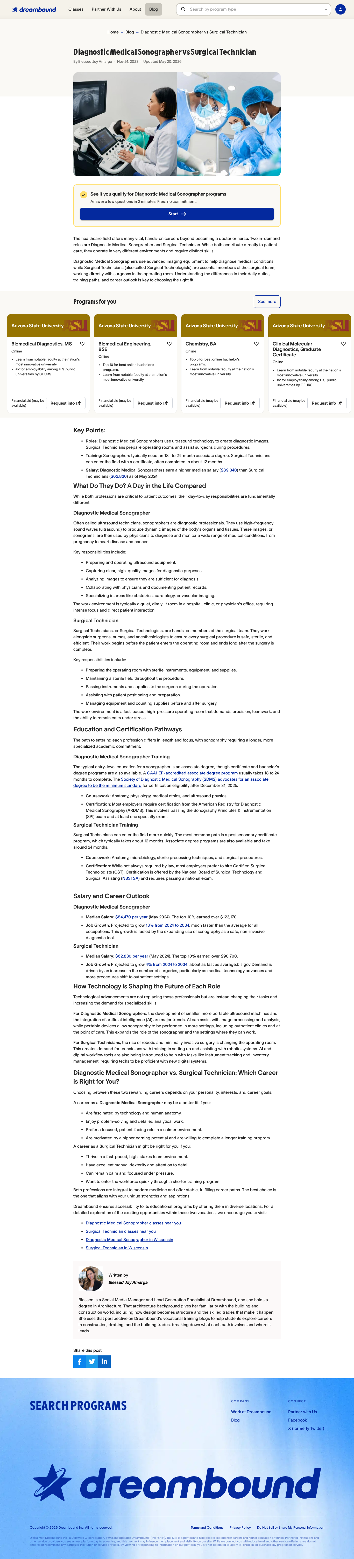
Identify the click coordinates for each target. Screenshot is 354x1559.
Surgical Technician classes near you (121, 1231)
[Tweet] (92, 1361)
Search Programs (78, 1406)
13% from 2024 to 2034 (167, 925)
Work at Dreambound (251, 1411)
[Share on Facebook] (79, 1361)
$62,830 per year (131, 956)
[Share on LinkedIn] (104, 1361)
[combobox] (260, 9)
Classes (75, 9)
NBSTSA (130, 878)
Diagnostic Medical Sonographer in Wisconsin (129, 1239)
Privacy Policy (240, 1527)
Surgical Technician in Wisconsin (117, 1247)
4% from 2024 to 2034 (166, 964)
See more (267, 301)
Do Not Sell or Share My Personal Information (290, 1527)
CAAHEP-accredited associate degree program (192, 773)
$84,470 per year (131, 916)
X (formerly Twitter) (306, 1428)
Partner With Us (106, 9)
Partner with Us (302, 1411)
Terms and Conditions (207, 1527)
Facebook (297, 1420)
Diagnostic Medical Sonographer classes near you (133, 1223)
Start (173, 213)
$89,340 (229, 470)
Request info (63, 403)
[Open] (326, 9)
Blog (153, 9)
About (135, 9)
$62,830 (119, 476)
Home (113, 32)
